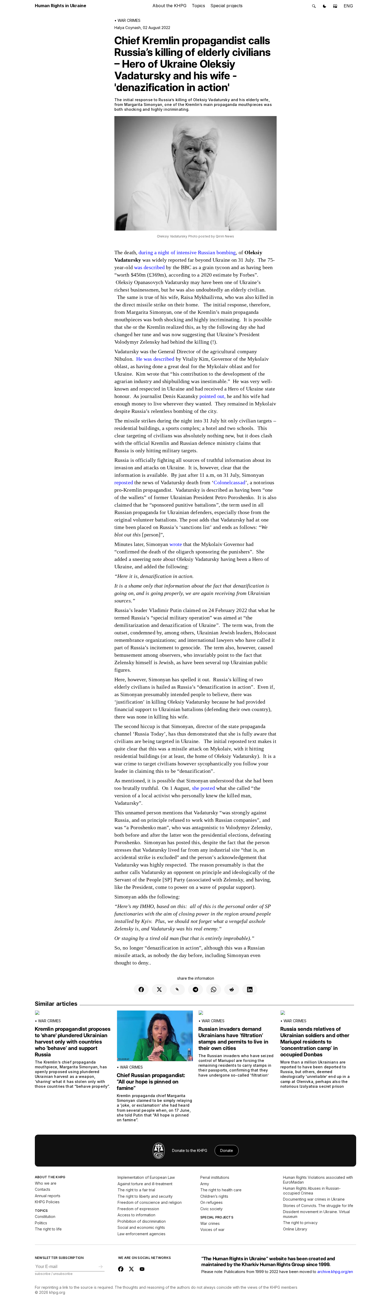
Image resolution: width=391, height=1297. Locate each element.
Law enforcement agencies (141, 1234)
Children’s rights (214, 1196)
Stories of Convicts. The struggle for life (318, 1205)
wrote (175, 544)
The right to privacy (300, 1222)
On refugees (211, 1202)
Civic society (211, 1208)
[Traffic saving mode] (335, 6)
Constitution (45, 1216)
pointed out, (212, 396)
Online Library (295, 1229)
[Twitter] (159, 989)
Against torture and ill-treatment (145, 1183)
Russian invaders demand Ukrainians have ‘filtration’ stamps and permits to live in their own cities (233, 1038)
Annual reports (47, 1195)
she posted (203, 788)
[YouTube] (142, 1269)
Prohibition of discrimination (142, 1221)
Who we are (45, 1183)
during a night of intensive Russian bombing (187, 252)
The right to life (48, 1229)
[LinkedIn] (249, 989)
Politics (41, 1223)
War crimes (129, 20)
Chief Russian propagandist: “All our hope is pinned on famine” (151, 1081)
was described (149, 267)
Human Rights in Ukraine (60, 5)
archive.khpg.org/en (335, 1271)
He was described (155, 359)
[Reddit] (231, 989)
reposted (123, 482)
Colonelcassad (229, 482)
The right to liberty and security (145, 1196)
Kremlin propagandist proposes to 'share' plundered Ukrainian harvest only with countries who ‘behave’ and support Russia (72, 1042)
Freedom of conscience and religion (150, 1202)
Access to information (136, 1215)
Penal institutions (214, 1177)
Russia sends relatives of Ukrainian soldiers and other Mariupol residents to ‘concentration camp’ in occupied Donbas (315, 1042)
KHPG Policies (47, 1202)
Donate (226, 1150)
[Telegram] (195, 989)
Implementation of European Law (146, 1177)
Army (204, 1183)
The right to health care (221, 1190)
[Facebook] (141, 989)
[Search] (314, 6)
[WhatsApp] (213, 989)
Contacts (42, 1189)
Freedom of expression (138, 1208)
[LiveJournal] (177, 989)
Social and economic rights (141, 1227)
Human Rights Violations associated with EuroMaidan (318, 1179)
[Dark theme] (324, 6)
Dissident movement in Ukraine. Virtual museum (316, 1214)
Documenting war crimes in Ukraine (314, 1199)
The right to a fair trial (136, 1190)
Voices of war (212, 1229)
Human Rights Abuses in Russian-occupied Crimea (312, 1190)
